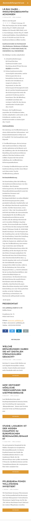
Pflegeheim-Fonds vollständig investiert (14, 484)
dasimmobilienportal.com (13, 3)
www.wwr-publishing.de (15, 320)
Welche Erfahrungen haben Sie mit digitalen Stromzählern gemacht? (15, 352)
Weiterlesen (15, 375)
